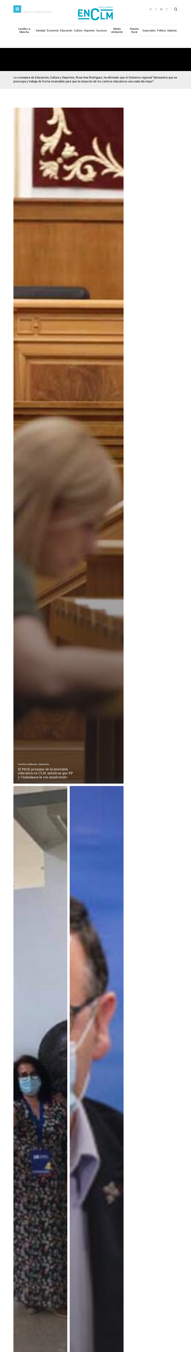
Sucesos (101, 30)
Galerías (172, 30)
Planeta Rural (134, 30)
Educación (66, 30)
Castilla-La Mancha (24, 30)
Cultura (78, 30)
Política (161, 30)
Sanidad (40, 30)
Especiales (149, 30)
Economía (52, 30)
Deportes (89, 30)
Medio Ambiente (117, 30)
